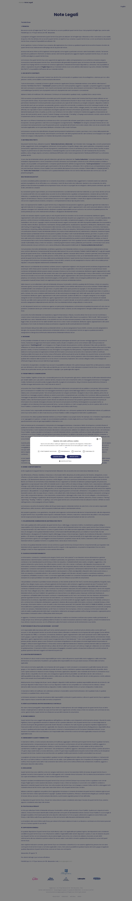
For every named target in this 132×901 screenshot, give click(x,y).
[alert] (66, 450)
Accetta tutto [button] (57, 456)
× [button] (100, 439)
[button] (66, 461)
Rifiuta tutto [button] (74, 456)
